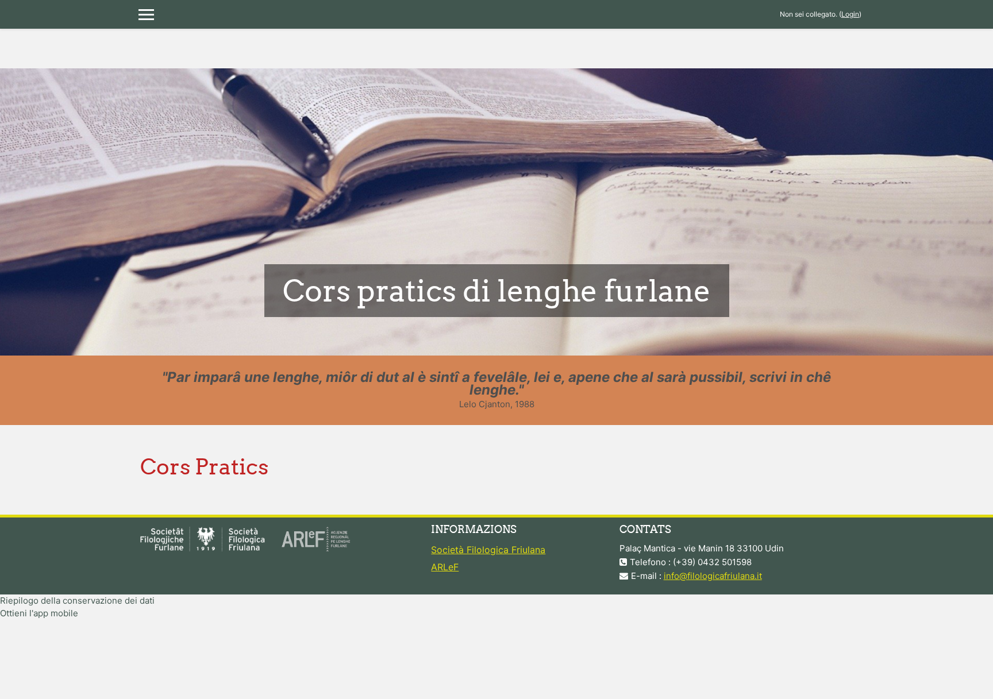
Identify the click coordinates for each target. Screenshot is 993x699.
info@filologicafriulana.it (713, 575)
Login (850, 14)
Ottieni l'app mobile (39, 613)
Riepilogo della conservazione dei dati (77, 600)
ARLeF (445, 567)
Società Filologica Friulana (488, 549)
